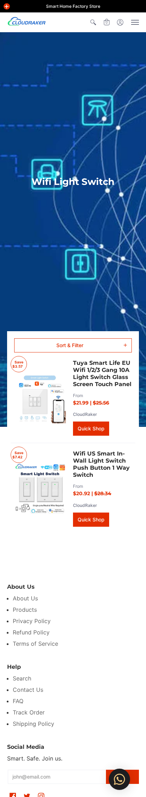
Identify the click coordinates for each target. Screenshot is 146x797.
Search (22, 678)
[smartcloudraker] (26, 22)
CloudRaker (85, 414)
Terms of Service (35, 643)
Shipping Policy (33, 723)
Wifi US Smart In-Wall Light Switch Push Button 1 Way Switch (101, 464)
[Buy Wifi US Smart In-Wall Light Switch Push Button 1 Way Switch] (40, 488)
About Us (25, 598)
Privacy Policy (32, 620)
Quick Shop (91, 428)
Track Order (29, 712)
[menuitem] (93, 22)
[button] (7, 6)
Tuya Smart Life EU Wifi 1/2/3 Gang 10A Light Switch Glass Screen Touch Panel (102, 374)
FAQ (18, 701)
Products (25, 609)
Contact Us (28, 689)
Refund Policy (31, 632)
